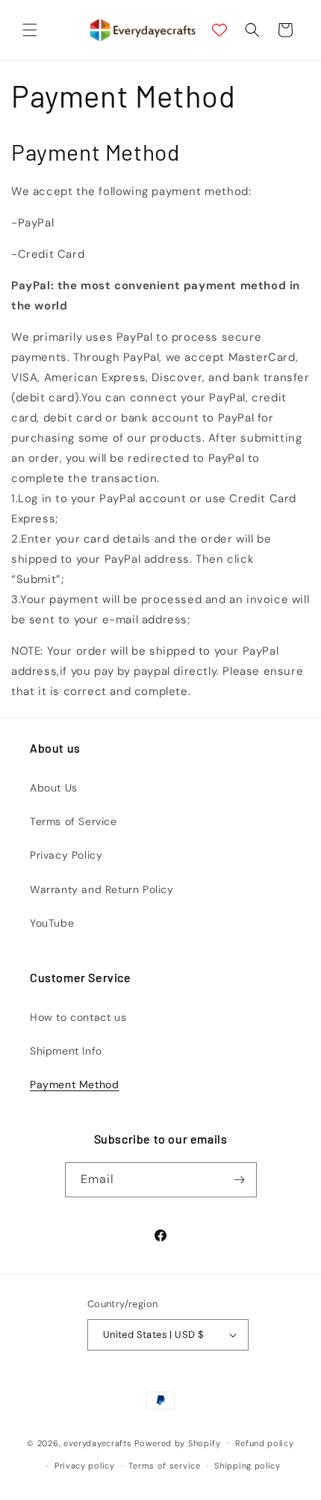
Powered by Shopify (177, 1442)
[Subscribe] (239, 1179)
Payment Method (74, 1084)
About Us (54, 787)
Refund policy (264, 1443)
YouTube (52, 923)
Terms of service (164, 1465)
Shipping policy (247, 1465)
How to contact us (78, 1017)
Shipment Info (66, 1051)
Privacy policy (84, 1465)
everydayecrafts (97, 1442)
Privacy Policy (66, 855)
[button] (29, 29)
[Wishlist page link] (219, 29)
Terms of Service (73, 821)
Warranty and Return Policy (102, 889)
